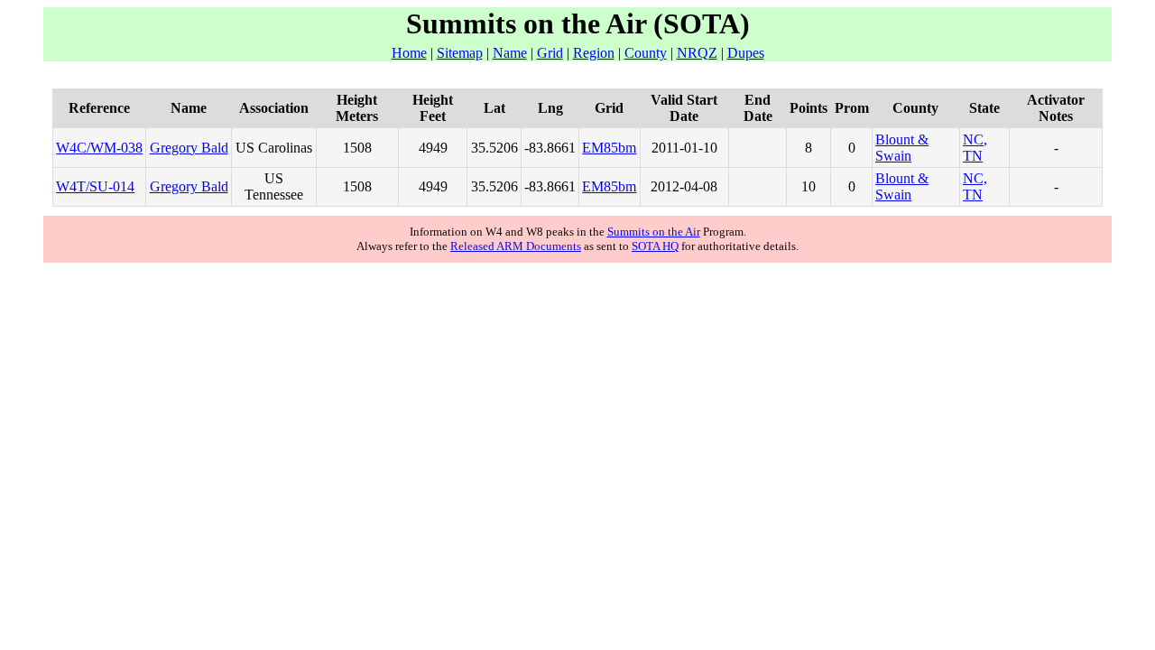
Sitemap (460, 52)
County (645, 52)
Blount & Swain (902, 147)
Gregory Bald (189, 147)
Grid (550, 52)
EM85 (600, 147)
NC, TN (975, 147)
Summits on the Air (653, 231)
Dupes (745, 52)
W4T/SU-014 (95, 186)
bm (627, 147)
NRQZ (697, 52)
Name (510, 52)
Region (593, 52)
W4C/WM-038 (99, 147)
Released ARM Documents (515, 246)
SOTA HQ (655, 246)
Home (409, 52)
